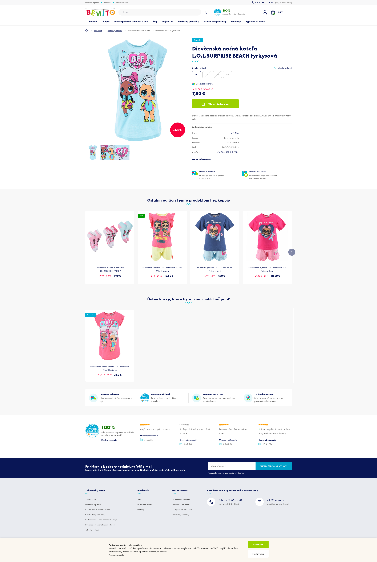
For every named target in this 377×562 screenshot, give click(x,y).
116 (206, 74)
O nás (139, 499)
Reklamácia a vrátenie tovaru (97, 509)
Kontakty (107, 2)
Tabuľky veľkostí (122, 2)
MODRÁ (234, 133)
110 (196, 74)
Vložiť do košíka (218, 104)
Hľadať (205, 12)
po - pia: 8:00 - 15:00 (230, 501)
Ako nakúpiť (90, 499)
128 (227, 74)
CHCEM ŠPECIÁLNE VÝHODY (273, 466)
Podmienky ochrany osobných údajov (101, 519)
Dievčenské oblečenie (181, 504)
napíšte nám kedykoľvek (278, 501)
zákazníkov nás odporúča (233, 12)
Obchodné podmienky (95, 514)
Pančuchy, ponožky (180, 514)
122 (217, 74)
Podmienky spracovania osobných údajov (226, 473)
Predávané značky (145, 504)
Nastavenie (258, 553)
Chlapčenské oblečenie (182, 509)
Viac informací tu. (116, 554)
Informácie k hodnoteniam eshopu (100, 524)
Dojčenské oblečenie (181, 499)
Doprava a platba (92, 2)
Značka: (228, 152)
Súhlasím (258, 544)
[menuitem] (92, 21)
